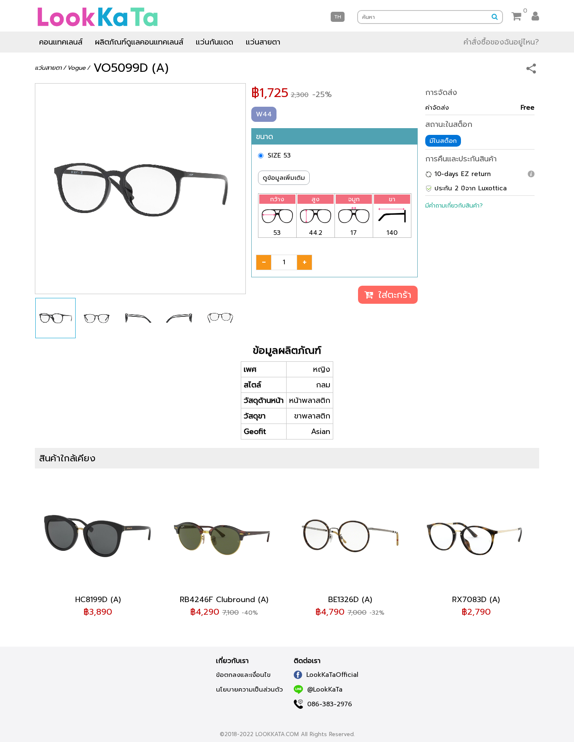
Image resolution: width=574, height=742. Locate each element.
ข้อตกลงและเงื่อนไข (243, 674)
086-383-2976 (329, 704)
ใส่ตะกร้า (393, 295)
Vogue (76, 67)
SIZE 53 (279, 155)
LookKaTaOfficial (332, 674)
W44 (264, 114)
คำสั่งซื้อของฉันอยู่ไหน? (501, 42)
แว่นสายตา (263, 42)
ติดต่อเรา (307, 661)
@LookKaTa (324, 689)
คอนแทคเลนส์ (60, 42)
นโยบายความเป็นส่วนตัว (249, 689)
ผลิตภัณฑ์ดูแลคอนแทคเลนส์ (139, 42)
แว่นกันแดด (214, 42)
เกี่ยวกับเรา (232, 661)
